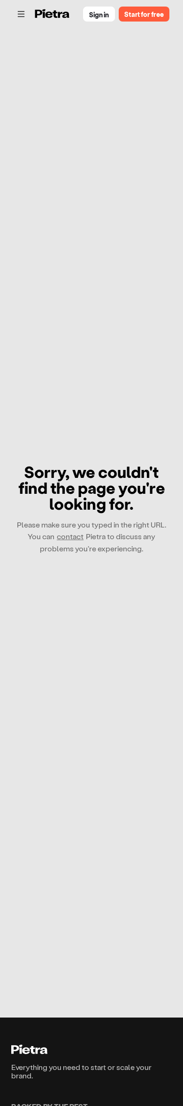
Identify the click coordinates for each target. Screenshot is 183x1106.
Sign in (99, 15)
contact (70, 536)
